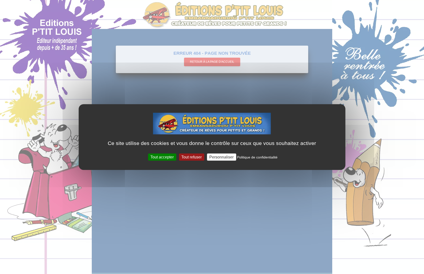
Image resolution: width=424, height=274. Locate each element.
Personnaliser (221, 157)
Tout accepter (162, 157)
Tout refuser (191, 157)
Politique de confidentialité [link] (257, 157)
